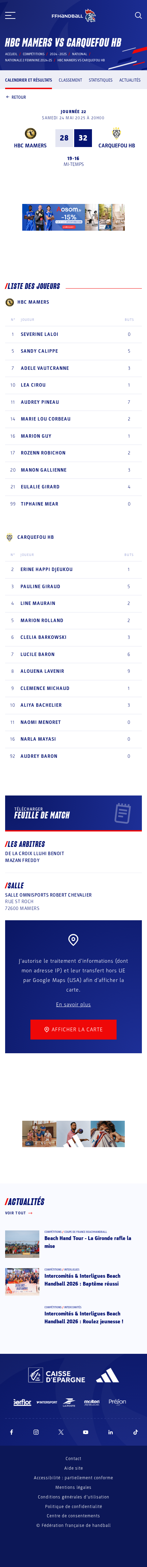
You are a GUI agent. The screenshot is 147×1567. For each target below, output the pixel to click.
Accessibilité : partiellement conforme (73, 1478)
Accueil (11, 54)
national (79, 54)
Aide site (73, 1468)
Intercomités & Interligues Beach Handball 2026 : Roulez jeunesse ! (83, 1317)
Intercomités (72, 1307)
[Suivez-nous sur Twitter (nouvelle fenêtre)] (61, 1432)
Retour (19, 97)
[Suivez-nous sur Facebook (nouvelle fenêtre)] (11, 1432)
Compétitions (33, 54)
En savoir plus (73, 1004)
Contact (73, 1458)
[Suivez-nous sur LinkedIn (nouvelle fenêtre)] (110, 1432)
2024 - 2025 (58, 54)
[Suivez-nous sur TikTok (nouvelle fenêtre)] (135, 1432)
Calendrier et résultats (28, 80)
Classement (70, 80)
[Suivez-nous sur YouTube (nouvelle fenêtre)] (86, 1432)
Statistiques (100, 80)
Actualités (130, 80)
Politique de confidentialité (73, 1506)
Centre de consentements (73, 1516)
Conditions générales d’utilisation (73, 1497)
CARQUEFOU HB (116, 145)
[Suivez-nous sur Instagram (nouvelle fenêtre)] (36, 1432)
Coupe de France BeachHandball (85, 1232)
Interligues (71, 1269)
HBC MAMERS (30, 145)
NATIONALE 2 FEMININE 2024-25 (28, 60)
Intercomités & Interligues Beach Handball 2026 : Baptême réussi (82, 1280)
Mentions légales (73, 1487)
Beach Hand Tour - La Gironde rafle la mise (87, 1242)
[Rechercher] (138, 15)
